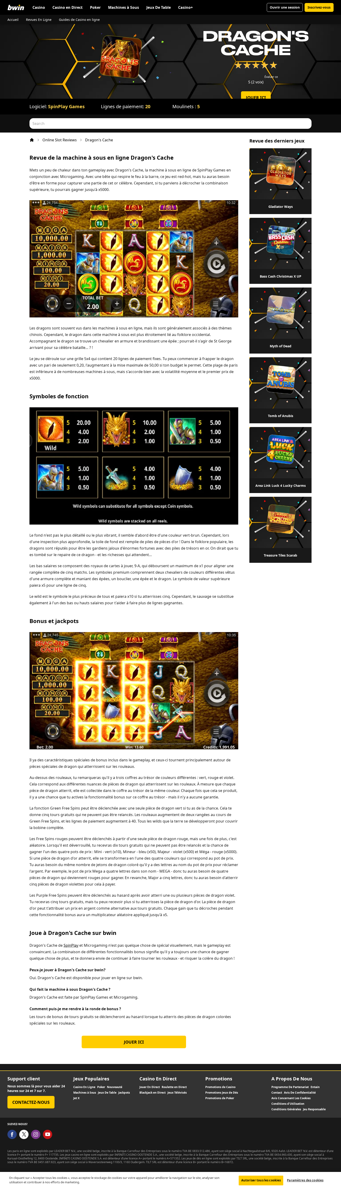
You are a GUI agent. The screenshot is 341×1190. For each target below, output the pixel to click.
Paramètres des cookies (305, 1180)
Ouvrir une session (285, 7)
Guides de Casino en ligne (79, 19)
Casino (38, 7)
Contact (276, 1093)
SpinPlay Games (66, 106)
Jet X (76, 1098)
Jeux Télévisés (177, 1093)
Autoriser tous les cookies (261, 1180)
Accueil (13, 19)
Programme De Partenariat (290, 1087)
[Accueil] (31, 140)
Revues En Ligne (38, 19)
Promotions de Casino (220, 1087)
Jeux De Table (158, 7)
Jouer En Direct (149, 1087)
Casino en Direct (67, 7)
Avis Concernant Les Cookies (291, 1098)
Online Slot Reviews (59, 139)
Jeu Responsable (314, 1109)
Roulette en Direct (174, 1087)
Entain (315, 1087)
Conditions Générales (286, 1109)
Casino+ (185, 7)
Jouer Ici (256, 97)
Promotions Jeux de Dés (221, 1093)
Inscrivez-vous (319, 7)
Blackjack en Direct (152, 1093)
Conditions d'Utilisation (287, 1104)
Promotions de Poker (219, 1098)
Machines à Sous (123, 7)
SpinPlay (71, 945)
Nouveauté (114, 1087)
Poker (95, 7)
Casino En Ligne (84, 1087)
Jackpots (124, 1093)
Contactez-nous (31, 1102)
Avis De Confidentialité (300, 1093)
